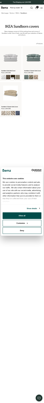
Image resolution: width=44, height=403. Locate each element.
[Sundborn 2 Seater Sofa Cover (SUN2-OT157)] (26, 77)
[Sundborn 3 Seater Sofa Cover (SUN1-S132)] (3, 113)
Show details (32, 208)
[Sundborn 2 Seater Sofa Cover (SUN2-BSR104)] (40, 77)
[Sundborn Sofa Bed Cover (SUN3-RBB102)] (8, 77)
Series (12, 13)
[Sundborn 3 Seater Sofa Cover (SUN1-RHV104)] (18, 113)
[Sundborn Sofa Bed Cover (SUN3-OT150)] (3, 77)
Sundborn (24, 13)
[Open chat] (39, 398)
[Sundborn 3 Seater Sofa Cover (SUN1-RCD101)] (13, 113)
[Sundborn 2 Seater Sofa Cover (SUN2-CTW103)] (36, 77)
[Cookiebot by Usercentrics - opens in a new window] (31, 170)
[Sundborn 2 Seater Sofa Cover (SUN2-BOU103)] (31, 77)
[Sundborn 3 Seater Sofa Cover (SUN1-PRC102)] (8, 113)
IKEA (17, 13)
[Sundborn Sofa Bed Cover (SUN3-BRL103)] (18, 77)
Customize (20, 223)
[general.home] (4, 8)
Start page (4, 13)
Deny (22, 231)
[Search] (31, 8)
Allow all (22, 216)
